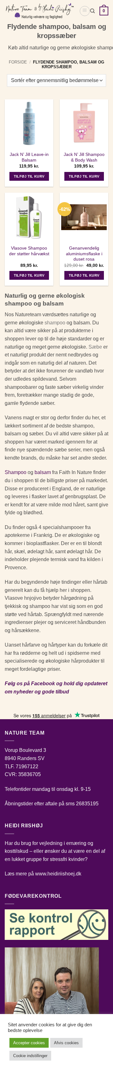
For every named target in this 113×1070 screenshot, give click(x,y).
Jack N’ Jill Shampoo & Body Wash (84, 157)
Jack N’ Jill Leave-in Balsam (29, 157)
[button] (85, 11)
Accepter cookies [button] (29, 1042)
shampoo (55, 322)
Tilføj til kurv (29, 176)
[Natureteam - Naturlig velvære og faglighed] (39, 11)
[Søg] (92, 11)
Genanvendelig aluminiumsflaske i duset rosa (84, 254)
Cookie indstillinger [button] (30, 1055)
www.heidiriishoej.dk (58, 873)
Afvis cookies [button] (66, 1042)
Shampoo (15, 472)
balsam (43, 472)
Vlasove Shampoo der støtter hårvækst (29, 251)
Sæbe (95, 347)
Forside (18, 62)
